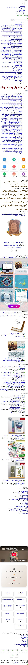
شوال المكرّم (7, 78)
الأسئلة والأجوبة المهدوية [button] (16, 105)
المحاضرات (6, 35)
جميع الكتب (9, 32)
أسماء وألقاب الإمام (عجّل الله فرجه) (19, 510)
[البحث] (12, 20)
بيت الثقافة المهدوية (20, 11)
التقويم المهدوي (18, 74)
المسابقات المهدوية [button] (17, 142)
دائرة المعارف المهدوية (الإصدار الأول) (13, 242)
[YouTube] (21, 15)
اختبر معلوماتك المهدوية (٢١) (15, 131)
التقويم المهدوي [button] (18, 146)
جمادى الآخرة (16, 77)
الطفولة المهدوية (18, 61)
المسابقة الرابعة (18, 73)
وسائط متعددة (19, 33)
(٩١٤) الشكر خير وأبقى (15, 395)
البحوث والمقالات (7, 94)
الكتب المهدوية (24, 491)
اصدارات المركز (7, 140)
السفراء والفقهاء (10, 42)
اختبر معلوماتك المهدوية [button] (16, 112)
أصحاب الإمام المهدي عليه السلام (16, 386)
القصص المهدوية (10, 62)
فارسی (23, 4)
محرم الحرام (19, 76)
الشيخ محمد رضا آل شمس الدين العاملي (10, 334)
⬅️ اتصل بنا (25, 646)
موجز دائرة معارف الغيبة (22, 506)
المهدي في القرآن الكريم (8, 26)
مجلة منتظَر (19, 62)
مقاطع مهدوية (17, 37)
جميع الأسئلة (5, 44)
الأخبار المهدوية (18, 65)
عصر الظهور (5, 43)
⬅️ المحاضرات (24, 640)
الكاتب (22, 400)
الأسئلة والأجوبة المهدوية (16, 39)
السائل (22, 372)
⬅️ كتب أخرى (24, 637)
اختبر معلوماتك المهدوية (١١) (13, 55)
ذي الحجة (17, 80)
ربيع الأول (7, 76)
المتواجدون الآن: (24, 488)
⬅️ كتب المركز (24, 635)
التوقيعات (19, 31)
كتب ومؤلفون (24, 511)
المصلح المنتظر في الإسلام (15, 333)
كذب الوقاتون (5, 312)
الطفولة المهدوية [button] (18, 136)
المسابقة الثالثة (3, 72)
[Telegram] (26, 15)
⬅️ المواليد (25, 642)
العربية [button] (23, 0)
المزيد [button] (20, 83)
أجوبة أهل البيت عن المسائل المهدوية (19, 499)
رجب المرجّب (9, 77)
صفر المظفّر (13, 76)
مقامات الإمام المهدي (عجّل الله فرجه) (19, 509)
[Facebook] (27, 15)
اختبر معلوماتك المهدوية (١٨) (15, 129)
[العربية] (26, 91)
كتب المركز (18, 25)
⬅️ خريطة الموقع (24, 645)
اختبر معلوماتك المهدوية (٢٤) (15, 134)
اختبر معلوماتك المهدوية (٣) (9, 48)
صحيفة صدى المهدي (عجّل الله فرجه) (16, 7)
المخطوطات (11, 31)
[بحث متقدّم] (13, 20)
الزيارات (14, 35)
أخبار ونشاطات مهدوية (7, 141)
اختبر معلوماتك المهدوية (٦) (14, 51)
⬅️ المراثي (25, 641)
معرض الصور (5, 36)
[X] (24, 15)
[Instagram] (23, 15)
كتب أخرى (10, 25)
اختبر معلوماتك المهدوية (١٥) (15, 59)
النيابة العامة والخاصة (23, 507)
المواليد (13, 36)
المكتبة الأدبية (3, 99)
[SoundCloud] (20, 15)
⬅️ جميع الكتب (24, 638)
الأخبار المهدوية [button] (18, 138)
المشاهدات (22, 371)
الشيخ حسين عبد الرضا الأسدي (11, 245)
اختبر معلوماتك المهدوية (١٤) (9, 58)
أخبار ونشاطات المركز (15, 66)
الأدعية (19, 35)
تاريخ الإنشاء (16, 369)
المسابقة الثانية (11, 72)
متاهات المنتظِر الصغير (15, 458)
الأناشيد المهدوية (4, 137)
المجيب (11, 372)
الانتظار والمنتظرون (16, 40)
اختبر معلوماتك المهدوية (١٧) (9, 127)
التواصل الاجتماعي (20, 12)
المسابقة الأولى (18, 72)
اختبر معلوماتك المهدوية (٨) (9, 52)
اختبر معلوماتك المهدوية (16, 46)
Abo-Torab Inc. (18, 662)
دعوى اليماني (16, 32)
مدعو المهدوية (18, 44)
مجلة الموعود (22, 6)
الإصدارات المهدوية (15, 68)
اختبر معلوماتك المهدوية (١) (15, 47)
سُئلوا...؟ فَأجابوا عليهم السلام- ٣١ (13, 358)
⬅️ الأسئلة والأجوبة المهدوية (21, 644)
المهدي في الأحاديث (16, 28)
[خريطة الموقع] (17, 15)
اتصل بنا (20, 81)
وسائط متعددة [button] (19, 101)
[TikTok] (18, 15)
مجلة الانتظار (22, 10)
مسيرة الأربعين (21, 8)
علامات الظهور (7, 108)
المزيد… (6, 59)
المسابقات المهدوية (17, 70)
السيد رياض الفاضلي (15, 400)
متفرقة (11, 44)
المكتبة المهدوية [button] (18, 93)
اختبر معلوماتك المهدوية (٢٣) (9, 133)
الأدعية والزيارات (7, 29)
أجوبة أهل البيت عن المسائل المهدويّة (13, 97)
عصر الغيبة (13, 43)
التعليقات (13, 371)
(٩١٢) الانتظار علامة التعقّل (14, 408)
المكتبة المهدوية (18, 24)
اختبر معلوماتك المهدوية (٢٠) (9, 130)
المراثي (19, 36)
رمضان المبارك (14, 78)
